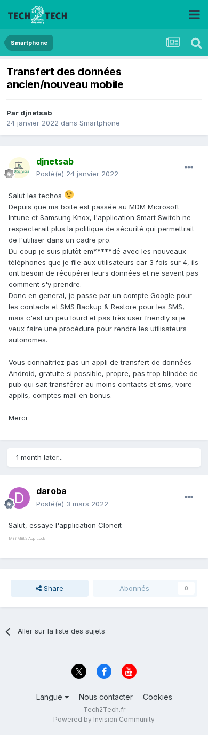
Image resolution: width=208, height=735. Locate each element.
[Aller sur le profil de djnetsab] (19, 167)
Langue (50, 696)
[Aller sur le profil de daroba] (19, 498)
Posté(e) (77, 173)
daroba (51, 491)
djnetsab (36, 112)
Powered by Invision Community (104, 719)
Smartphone (99, 123)
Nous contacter (106, 696)
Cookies (157, 696)
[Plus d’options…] (188, 167)
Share (52, 588)
